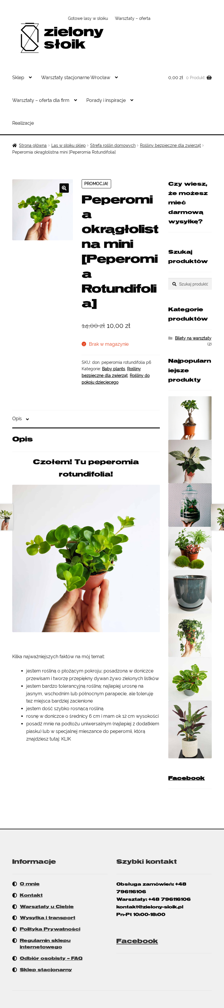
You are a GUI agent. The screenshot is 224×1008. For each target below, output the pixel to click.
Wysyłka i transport (47, 917)
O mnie (30, 884)
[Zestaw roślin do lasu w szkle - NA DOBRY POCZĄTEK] (190, 548)
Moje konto (78, 30)
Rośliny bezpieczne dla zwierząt (170, 145)
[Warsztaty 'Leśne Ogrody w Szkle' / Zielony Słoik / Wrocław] (190, 505)
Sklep (18, 77)
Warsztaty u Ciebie (47, 906)
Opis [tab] (17, 418)
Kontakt (31, 895)
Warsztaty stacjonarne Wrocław (75, 77)
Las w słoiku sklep (68, 145)
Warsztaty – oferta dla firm (40, 100)
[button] (64, 188)
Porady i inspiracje (106, 100)
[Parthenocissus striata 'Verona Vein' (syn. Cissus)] (190, 635)
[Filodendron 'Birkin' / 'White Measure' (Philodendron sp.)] (190, 461)
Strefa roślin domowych (113, 145)
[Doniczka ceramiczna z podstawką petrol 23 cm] (190, 592)
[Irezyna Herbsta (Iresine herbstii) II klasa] (190, 679)
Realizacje (23, 123)
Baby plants (113, 368)
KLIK (66, 739)
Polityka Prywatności (50, 929)
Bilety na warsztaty (193, 338)
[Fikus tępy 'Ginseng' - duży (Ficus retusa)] (190, 418)
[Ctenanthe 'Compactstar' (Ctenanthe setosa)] (190, 729)
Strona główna (33, 145)
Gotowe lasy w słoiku (88, 18)
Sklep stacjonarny (46, 969)
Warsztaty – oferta (132, 18)
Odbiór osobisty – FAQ (51, 958)
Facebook (186, 778)
